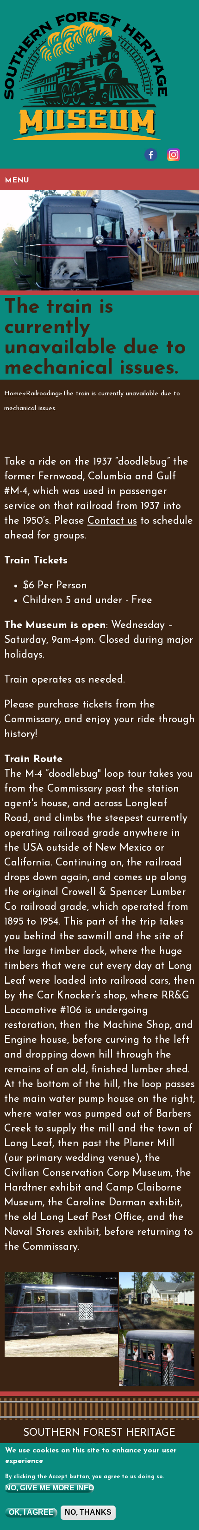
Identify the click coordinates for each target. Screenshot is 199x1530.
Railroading (42, 393)
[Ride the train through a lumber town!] (156, 1300)
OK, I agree (31, 1512)
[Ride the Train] (61, 1314)
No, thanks (88, 1512)
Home (13, 393)
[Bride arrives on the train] (156, 1358)
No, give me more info (49, 1488)
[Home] (86, 75)
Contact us (112, 521)
